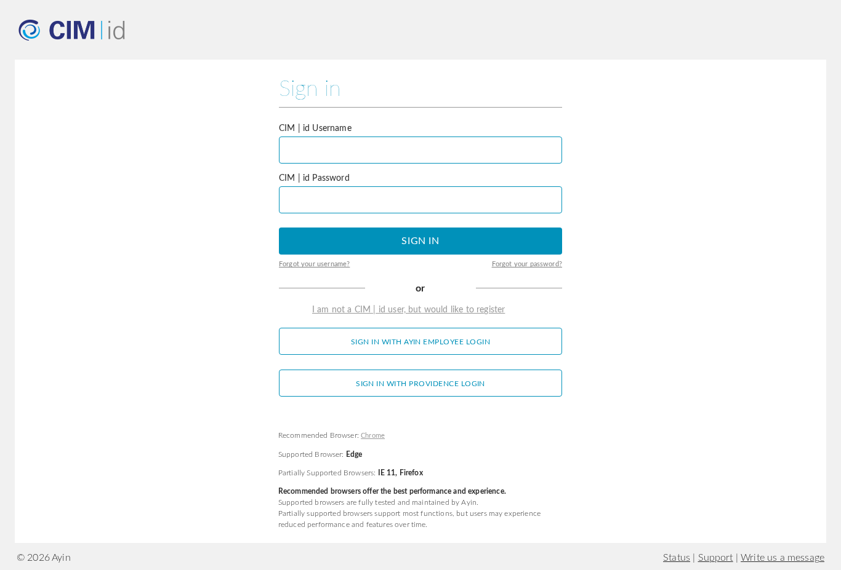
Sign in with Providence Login (420, 383)
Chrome (373, 436)
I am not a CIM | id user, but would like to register (408, 310)
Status (676, 558)
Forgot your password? (527, 264)
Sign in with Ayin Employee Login (420, 342)
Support (715, 558)
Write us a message (782, 558)
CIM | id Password (314, 178)
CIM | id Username (315, 128)
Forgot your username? (314, 264)
